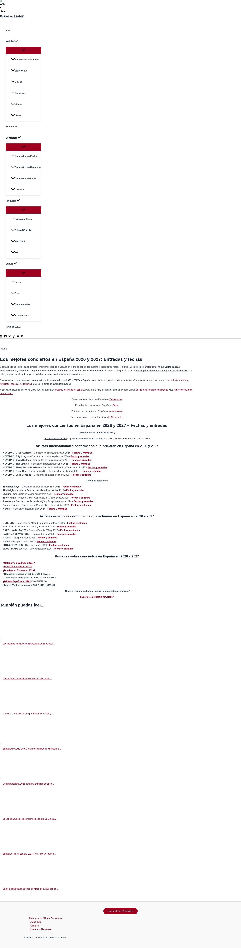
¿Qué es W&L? (13, 327)
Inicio (8, 30)
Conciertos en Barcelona (28, 167)
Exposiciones (22, 315)
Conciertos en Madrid (26, 156)
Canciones (20, 93)
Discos (18, 82)
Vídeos (18, 104)
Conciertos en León (25, 178)
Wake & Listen (12, 16)
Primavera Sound (24, 219)
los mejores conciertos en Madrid (151, 390)
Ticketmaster (115, 399)
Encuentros (12, 126)
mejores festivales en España (69, 390)
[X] (9, 337)
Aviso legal (35, 922)
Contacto (34, 926)
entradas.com (115, 411)
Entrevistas (21, 71)
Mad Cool (20, 241)
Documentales (22, 304)
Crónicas (19, 189)
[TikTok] (14, 337)
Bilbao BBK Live (23, 230)
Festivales (11, 201)
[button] (16, 41)
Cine (17, 293)
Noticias (10, 41)
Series (18, 282)
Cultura (9, 264)
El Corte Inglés (115, 417)
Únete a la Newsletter (41, 929)
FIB (16, 252)
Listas (18, 115)
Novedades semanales (27, 59)
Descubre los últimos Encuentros (45, 918)
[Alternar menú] (23, 50)
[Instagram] (1, 337)
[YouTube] (18, 337)
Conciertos (11, 138)
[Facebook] (5, 337)
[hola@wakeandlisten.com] (22, 337)
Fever (116, 405)
